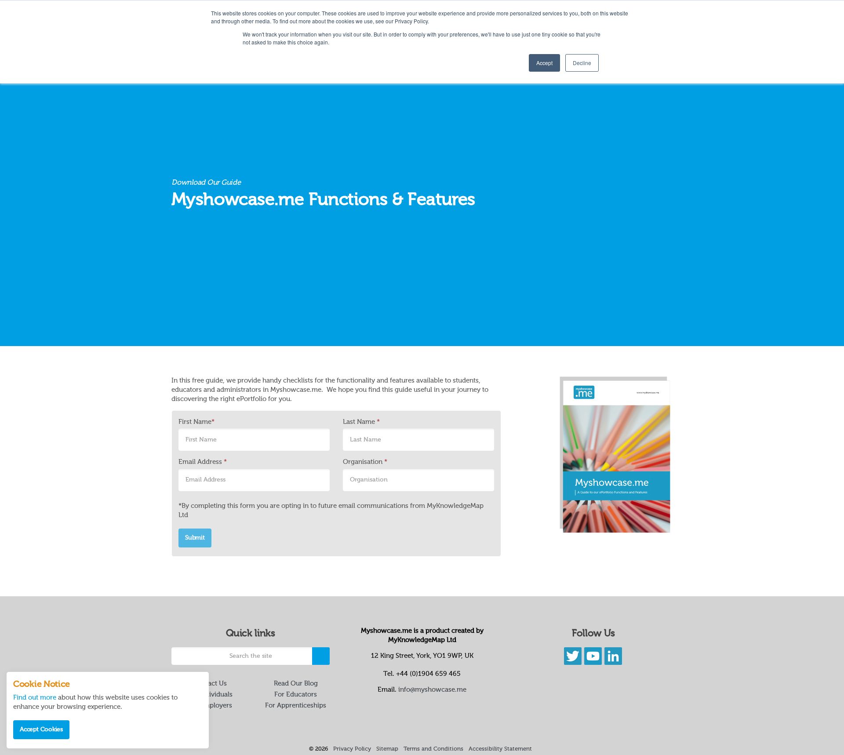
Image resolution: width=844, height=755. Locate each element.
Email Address (202, 462)
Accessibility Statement (500, 749)
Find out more (34, 697)
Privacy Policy (352, 749)
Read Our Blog (296, 683)
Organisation (365, 462)
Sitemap (387, 749)
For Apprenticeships (295, 705)
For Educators (295, 694)
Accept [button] (544, 62)
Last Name (361, 422)
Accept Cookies (41, 729)
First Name (196, 422)
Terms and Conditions (433, 749)
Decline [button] (582, 62)
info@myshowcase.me (432, 689)
